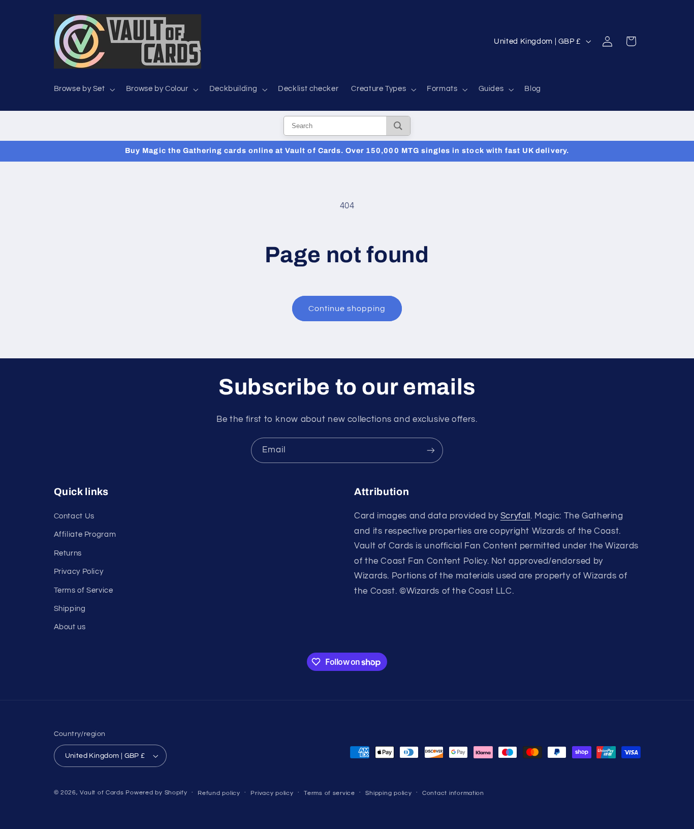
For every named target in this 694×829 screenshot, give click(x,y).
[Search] (398, 125)
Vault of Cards (101, 792)
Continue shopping (347, 308)
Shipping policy (388, 793)
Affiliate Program (85, 534)
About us (70, 627)
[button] (83, 89)
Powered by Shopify (156, 792)
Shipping (70, 608)
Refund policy (219, 793)
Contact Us (74, 516)
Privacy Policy (79, 571)
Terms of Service (83, 590)
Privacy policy (271, 793)
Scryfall (515, 515)
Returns (68, 553)
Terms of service (329, 793)
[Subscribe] (431, 450)
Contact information (453, 793)
